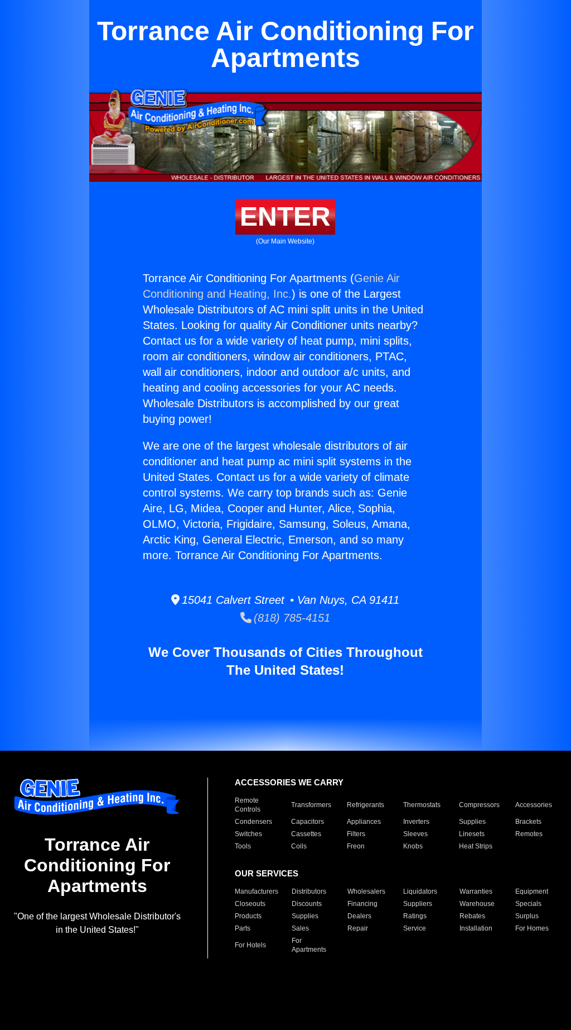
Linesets (472, 834)
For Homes (532, 928)
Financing (362, 904)
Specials (528, 904)
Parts (242, 928)
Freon (356, 846)
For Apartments (309, 945)
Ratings (415, 916)
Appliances (364, 822)
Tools (243, 846)
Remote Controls (247, 805)
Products (248, 916)
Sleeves (415, 834)
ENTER (285, 216)
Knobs (413, 846)
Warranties (475, 891)
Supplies (472, 822)
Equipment (531, 891)
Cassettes (306, 834)
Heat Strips (475, 846)
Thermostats (422, 805)
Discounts (307, 904)
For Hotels (250, 945)
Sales (300, 928)
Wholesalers (366, 891)
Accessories (533, 805)
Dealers (359, 916)
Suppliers (417, 904)
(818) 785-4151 (290, 618)
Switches (248, 834)
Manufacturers (256, 891)
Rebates (472, 916)
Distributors (309, 891)
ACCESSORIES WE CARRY (289, 782)
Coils (299, 846)
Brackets (528, 822)
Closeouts (250, 904)
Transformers (311, 805)
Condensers (253, 822)
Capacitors (307, 822)
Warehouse (477, 904)
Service (414, 928)
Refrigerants (365, 805)
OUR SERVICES (266, 873)
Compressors (479, 805)
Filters (356, 834)
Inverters (416, 822)
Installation (475, 928)
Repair (357, 928)
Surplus (527, 916)
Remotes (529, 834)
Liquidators (420, 891)
